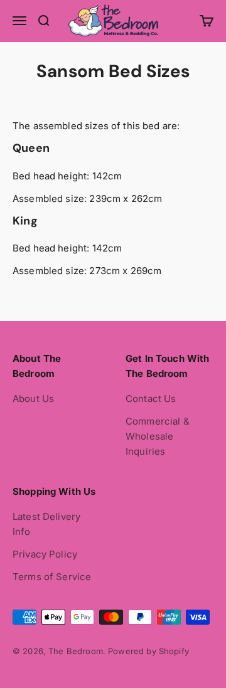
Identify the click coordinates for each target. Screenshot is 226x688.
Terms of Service (52, 577)
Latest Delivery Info (46, 524)
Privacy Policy (45, 554)
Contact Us (151, 399)
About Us (33, 399)
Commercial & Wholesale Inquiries (158, 436)
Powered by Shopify (148, 651)
